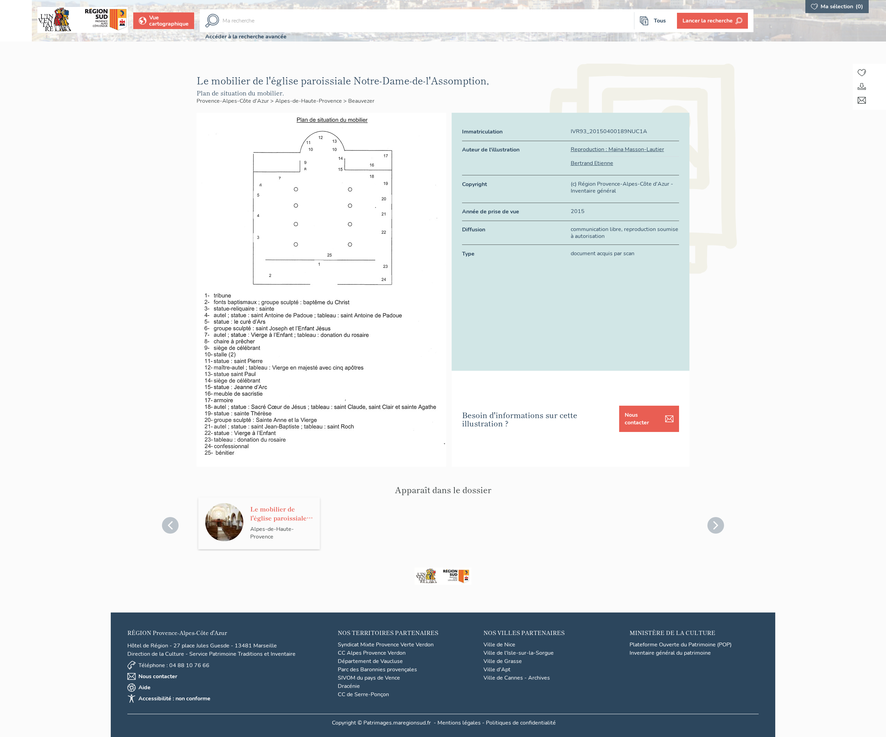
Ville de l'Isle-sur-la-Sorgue (518, 653)
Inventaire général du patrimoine (670, 653)
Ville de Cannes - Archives (516, 678)
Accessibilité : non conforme (174, 698)
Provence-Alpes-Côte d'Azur (233, 101)
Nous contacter (637, 418)
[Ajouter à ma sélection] (862, 72)
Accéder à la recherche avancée (246, 36)
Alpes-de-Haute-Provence (309, 101)
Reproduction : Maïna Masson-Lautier (617, 149)
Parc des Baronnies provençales (377, 669)
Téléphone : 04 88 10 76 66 (173, 665)
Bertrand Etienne (592, 163)
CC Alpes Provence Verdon (372, 653)
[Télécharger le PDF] (862, 86)
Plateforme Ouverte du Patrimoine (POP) (681, 644)
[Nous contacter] (862, 100)
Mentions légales (459, 723)
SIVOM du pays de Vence (369, 678)
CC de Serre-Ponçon (363, 694)
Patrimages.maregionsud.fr (397, 723)
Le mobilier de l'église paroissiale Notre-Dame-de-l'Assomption (278, 513)
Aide (144, 687)
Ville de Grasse (502, 661)
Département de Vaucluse (370, 661)
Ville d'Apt (496, 669)
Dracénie (349, 686)
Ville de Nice (499, 644)
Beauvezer (361, 101)
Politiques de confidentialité (521, 723)
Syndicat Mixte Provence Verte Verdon (386, 644)
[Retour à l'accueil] (16, 21)
